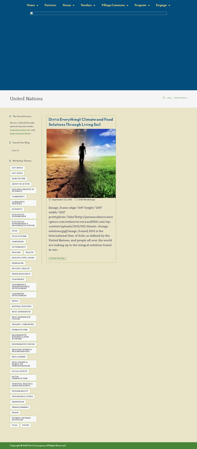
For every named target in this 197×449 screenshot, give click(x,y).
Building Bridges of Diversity (23, 190)
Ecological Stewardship (19, 215)
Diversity (17, 209)
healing (16, 252)
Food (14, 231)
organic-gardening (23, 324)
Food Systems (19, 236)
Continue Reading (57, 258)
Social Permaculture (20, 377)
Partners (50, 5)
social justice (19, 371)
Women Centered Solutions (21, 419)
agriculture (19, 179)
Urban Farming (20, 407)
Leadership (18, 279)
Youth (25, 425)
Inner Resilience (21, 274)
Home (31, 5)
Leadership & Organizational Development (21, 286)
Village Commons (113, 5)
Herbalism (18, 263)
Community (18, 197)
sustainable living (22, 396)
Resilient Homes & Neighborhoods (22, 350)
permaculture (20, 330)
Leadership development (19, 295)
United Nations (180, 98)
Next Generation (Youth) (21, 318)
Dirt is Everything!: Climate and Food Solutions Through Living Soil (81, 122)
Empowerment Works (20, 134)
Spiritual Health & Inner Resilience (22, 385)
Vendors (86, 5)
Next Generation (21, 312)
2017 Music (17, 168)
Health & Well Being (23, 258)
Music (15, 301)
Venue (66, 5)
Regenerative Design (23, 344)
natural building (21, 306)
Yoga (14, 425)
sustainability (20, 391)
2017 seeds (17, 173)
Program (140, 5)
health (30, 252)
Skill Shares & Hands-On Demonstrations (21, 364)
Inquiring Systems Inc (20, 130)
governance (19, 247)
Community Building (18, 203)
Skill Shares (19, 357)
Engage (161, 5)
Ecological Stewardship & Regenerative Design (23, 223)
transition (18, 402)
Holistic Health (21, 269)
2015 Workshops (86, 200)
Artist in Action (21, 184)
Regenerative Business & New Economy (20, 337)
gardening (18, 242)
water (15, 413)
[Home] (164, 98)
